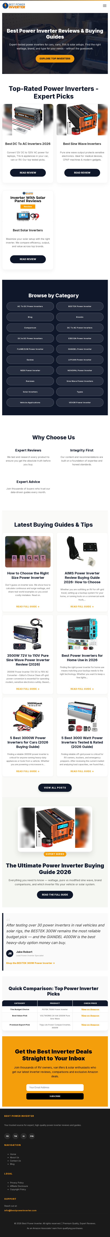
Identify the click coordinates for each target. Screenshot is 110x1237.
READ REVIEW (28, 172)
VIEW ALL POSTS (55, 787)
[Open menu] (105, 6)
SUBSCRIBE (55, 1096)
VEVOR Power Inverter (80, 402)
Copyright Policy (18, 1189)
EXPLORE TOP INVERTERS (55, 58)
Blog (30, 317)
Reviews (30, 381)
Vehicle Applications (30, 402)
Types (80, 392)
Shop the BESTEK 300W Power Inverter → (30, 963)
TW (15, 1136)
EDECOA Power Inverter (79, 338)
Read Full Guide (28, 606)
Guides (30, 360)
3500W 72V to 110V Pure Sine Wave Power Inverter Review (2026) (28, 659)
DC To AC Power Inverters (80, 328)
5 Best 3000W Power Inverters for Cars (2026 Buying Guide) (27, 742)
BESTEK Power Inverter (79, 306)
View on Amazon (90, 1009)
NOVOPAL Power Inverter (80, 370)
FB (7, 1136)
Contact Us (15, 1161)
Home (13, 1154)
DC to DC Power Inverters (30, 338)
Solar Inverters (30, 392)
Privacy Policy (17, 1182)
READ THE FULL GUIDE (55, 894)
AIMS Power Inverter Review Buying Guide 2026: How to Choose (82, 577)
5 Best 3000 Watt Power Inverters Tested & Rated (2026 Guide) (82, 742)
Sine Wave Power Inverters (80, 381)
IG (24, 1136)
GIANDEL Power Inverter (80, 349)
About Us (14, 1157)
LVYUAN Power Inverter (79, 360)
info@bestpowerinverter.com (20, 1210)
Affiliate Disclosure (19, 1186)
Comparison (30, 328)
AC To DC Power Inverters (30, 306)
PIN (32, 1136)
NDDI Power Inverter (30, 370)
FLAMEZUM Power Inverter (30, 349)
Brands (79, 317)
